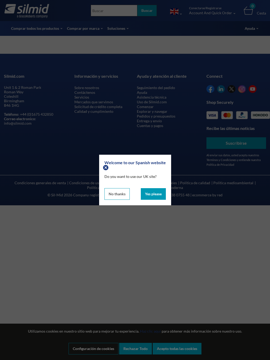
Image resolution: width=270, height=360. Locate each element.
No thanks (117, 194)
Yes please (153, 194)
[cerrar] (106, 167)
